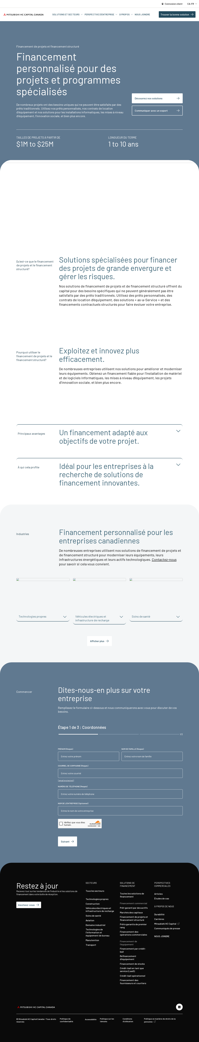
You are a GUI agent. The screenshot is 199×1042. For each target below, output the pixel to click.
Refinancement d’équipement (128, 957)
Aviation (90, 920)
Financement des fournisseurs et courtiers (133, 982)
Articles (158, 893)
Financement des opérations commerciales (133, 933)
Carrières (159, 919)
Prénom (65, 749)
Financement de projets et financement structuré (134, 918)
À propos (124, 14)
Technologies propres (97, 899)
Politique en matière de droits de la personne (160, 1020)
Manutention (92, 940)
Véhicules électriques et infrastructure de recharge (100, 909)
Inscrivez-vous (26, 904)
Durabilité (159, 914)
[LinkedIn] (179, 1007)
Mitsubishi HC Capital (165, 923)
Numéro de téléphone (73, 786)
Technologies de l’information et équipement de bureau (97, 932)
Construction (93, 903)
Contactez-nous (164, 559)
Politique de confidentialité (66, 1020)
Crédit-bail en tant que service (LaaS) (132, 970)
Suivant (65, 841)
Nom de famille (132, 749)
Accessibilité (90, 1019)
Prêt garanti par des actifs (134, 907)
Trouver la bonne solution (175, 14)
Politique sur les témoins (107, 1020)
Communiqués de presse (167, 928)
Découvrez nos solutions (148, 98)
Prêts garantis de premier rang (133, 926)
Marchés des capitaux (131, 912)
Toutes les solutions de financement (132, 895)
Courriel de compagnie (73, 765)
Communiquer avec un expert (151, 110)
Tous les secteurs (95, 890)
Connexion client (173, 3)
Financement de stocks (132, 963)
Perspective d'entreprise (100, 14)
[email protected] (66, 780)
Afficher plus (97, 641)
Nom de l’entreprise (73, 803)
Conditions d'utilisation (128, 1020)
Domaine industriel (95, 925)
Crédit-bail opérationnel (132, 975)
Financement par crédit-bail (133, 950)
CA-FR (190, 3)
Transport (91, 944)
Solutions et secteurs (66, 14)
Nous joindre (142, 14)
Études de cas (161, 898)
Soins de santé (93, 915)
